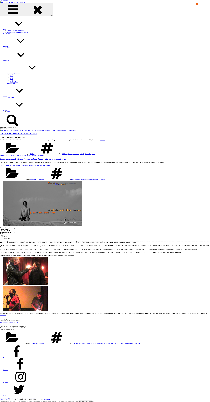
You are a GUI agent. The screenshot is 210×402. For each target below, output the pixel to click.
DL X (11, 74)
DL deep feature (67, 154)
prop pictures (47, 399)
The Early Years (14, 82)
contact (5, 110)
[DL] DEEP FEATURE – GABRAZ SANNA (18, 134)
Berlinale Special (75, 179)
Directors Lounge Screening (83, 343)
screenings (6, 60)
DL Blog (32, 154)
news (93, 154)
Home (4, 29)
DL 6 (11, 80)
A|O (18, 399)
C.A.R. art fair (10, 97)
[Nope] (93, 401)
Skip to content (4, 0)
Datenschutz (26, 398)
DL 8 (11, 77)
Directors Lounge (4, 398)
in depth (82, 154)
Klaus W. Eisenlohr (100, 179)
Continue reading (25, 165)
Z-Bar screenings (11, 83)
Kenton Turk (88, 154)
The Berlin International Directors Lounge (17, 32)
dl (62, 154)
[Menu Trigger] (197, 3)
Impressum (33, 398)
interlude (100, 343)
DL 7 (11, 79)
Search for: (3, 127)
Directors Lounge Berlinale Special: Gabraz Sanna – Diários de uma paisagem (33, 159)
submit (8, 111)
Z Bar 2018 (137, 343)
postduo (131, 343)
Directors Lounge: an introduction (15, 30)
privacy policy (18, 398)
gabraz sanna (75, 154)
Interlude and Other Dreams (111, 343)
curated (73, 343)
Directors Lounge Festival (13, 73)
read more (102, 140)
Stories (8, 47)
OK (80, 401)
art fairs (5, 96)
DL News (5, 46)
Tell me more (89, 401)
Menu (51, 15)
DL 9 (11, 76)
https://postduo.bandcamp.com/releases (10, 322)
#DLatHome (6, 33)
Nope (83, 401)
